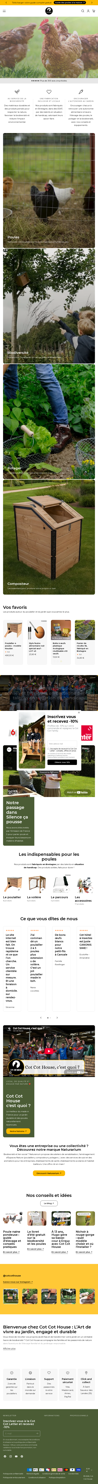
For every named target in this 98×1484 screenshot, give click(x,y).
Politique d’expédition (57, 1478)
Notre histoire (17, 1131)
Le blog (48, 1203)
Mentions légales (32, 1474)
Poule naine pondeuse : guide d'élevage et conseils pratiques (12, 1239)
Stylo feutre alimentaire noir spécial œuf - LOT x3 (37, 647)
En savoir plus (10, 1252)
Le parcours (59, 897)
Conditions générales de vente (53, 1474)
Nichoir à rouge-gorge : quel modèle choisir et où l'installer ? (85, 1239)
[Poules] (49, 190)
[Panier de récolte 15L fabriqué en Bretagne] (85, 630)
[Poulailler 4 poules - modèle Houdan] (13, 630)
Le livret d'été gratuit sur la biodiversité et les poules (36, 1238)
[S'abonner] (37, 1433)
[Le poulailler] (13, 884)
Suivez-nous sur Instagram (16, 1282)
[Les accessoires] (85, 884)
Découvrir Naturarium (48, 1173)
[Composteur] (49, 537)
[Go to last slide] (41, 1018)
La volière (34, 897)
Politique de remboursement (14, 1478)
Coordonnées (73, 1474)
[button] (4, 10)
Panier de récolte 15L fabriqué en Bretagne (82, 647)
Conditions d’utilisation (37, 1478)
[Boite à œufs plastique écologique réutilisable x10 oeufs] (61, 630)
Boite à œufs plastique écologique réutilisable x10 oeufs (60, 648)
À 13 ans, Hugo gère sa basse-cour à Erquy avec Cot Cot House (61, 1239)
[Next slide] (57, 1018)
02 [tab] (51, 74)
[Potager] (49, 421)
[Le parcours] (61, 884)
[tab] (47, 1017)
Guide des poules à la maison (68, 3)
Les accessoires (83, 899)
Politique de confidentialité (13, 1474)
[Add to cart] (13, 637)
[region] (49, 973)
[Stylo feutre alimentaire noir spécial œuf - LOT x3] (37, 630)
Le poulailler (12, 897)
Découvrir (11, 57)
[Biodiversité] (49, 306)
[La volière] (37, 884)
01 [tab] (46, 74)
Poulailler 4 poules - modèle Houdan (13, 646)
